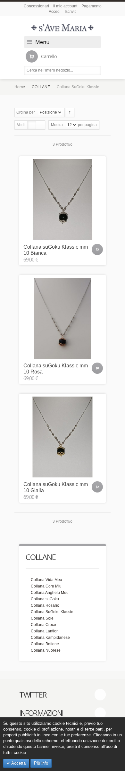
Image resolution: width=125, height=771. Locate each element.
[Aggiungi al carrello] (97, 249)
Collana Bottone (45, 644)
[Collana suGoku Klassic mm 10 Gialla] (62, 437)
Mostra (57, 125)
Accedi (55, 11)
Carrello (49, 56)
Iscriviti (71, 11)
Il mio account (65, 6)
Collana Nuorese (46, 650)
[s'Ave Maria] (62, 27)
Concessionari (36, 6)
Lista (40, 125)
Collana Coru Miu (46, 586)
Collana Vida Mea (46, 580)
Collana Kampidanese (50, 637)
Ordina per (25, 112)
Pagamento (91, 6)
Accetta (18, 763)
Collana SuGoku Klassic (52, 612)
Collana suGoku (45, 599)
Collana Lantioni (45, 631)
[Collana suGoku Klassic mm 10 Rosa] (62, 318)
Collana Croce (43, 624)
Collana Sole (42, 618)
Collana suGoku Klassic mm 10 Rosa (55, 368)
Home (19, 87)
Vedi (21, 125)
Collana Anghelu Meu (50, 592)
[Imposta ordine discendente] (69, 112)
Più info (41, 763)
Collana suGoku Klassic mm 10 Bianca (55, 250)
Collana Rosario (45, 605)
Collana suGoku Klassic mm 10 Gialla (55, 487)
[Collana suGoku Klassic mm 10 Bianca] (62, 199)
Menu (42, 42)
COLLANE (41, 87)
